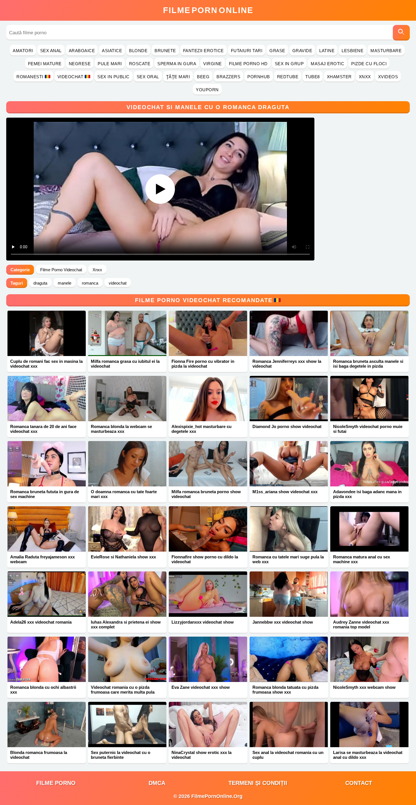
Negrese (80, 63)
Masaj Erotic (327, 63)
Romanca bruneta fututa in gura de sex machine (44, 494)
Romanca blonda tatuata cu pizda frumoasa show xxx (285, 689)
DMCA (157, 783)
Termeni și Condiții (257, 783)
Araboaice (82, 50)
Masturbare (386, 50)
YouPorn (207, 89)
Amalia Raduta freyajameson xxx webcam (42, 559)
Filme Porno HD (248, 63)
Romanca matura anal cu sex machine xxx (361, 559)
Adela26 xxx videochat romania (41, 622)
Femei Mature (45, 63)
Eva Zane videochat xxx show (200, 687)
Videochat (70, 76)
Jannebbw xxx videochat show (282, 622)
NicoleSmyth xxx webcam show (364, 687)
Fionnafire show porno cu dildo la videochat (204, 559)
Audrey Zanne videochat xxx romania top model (361, 624)
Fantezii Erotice (203, 50)
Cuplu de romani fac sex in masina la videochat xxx (46, 363)
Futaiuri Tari (247, 50)
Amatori (23, 50)
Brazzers (228, 76)
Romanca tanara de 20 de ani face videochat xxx (43, 429)
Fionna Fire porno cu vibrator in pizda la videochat (202, 363)
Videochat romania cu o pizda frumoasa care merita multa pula (123, 689)
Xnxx (365, 76)
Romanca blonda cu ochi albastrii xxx (43, 689)
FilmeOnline (208, 10)
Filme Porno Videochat (61, 269)
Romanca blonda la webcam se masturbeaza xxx (121, 429)
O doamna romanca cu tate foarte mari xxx (124, 494)
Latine (326, 50)
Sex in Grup (289, 63)
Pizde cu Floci (369, 63)
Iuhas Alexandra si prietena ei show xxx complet (126, 624)
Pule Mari (110, 63)
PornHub (258, 76)
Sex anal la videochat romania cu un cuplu (287, 755)
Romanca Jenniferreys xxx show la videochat (286, 363)
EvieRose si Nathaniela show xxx (123, 556)
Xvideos (388, 76)
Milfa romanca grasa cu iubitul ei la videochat (125, 363)
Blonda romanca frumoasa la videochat (38, 755)
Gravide (302, 50)
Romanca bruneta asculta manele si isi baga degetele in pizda (368, 363)
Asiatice (112, 50)
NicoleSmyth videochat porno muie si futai (367, 429)
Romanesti (29, 76)
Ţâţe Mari (178, 76)
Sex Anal (51, 50)
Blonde (138, 50)
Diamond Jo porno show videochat (286, 426)
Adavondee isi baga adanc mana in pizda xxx (367, 494)
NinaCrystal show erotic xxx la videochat (201, 755)
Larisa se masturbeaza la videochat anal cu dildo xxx (367, 755)
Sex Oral (148, 76)
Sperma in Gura (176, 63)
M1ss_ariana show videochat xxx (285, 491)
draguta (40, 283)
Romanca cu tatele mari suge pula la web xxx (288, 559)
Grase (277, 50)
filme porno (56, 783)
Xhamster (339, 76)
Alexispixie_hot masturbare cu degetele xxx (201, 429)
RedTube (288, 76)
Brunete (165, 50)
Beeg (203, 76)
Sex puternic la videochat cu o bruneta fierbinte (120, 755)
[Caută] (401, 33)
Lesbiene (352, 50)
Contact (358, 783)
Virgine (212, 63)
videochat (117, 283)
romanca (90, 283)
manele (64, 283)
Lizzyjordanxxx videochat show (202, 622)
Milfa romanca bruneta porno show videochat (206, 494)
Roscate (140, 63)
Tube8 (312, 76)
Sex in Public (113, 76)
